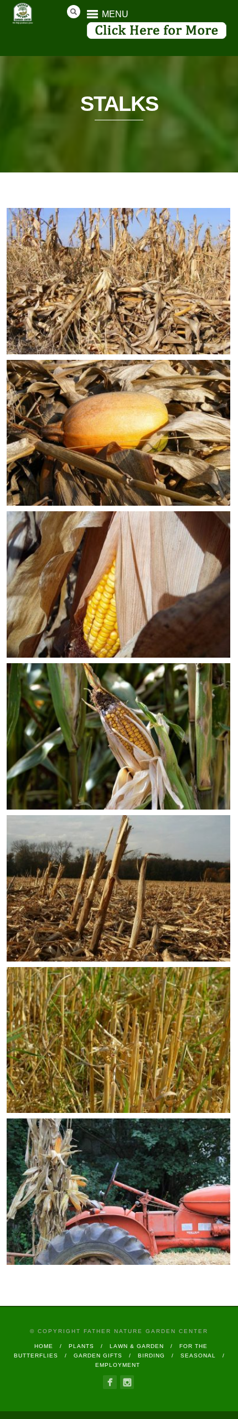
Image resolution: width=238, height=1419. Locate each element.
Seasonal (198, 1355)
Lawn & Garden (137, 1346)
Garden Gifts (98, 1355)
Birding (151, 1355)
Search (73, 11)
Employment (117, 1365)
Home (43, 1346)
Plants (81, 1346)
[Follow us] (110, 1382)
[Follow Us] (127, 1382)
